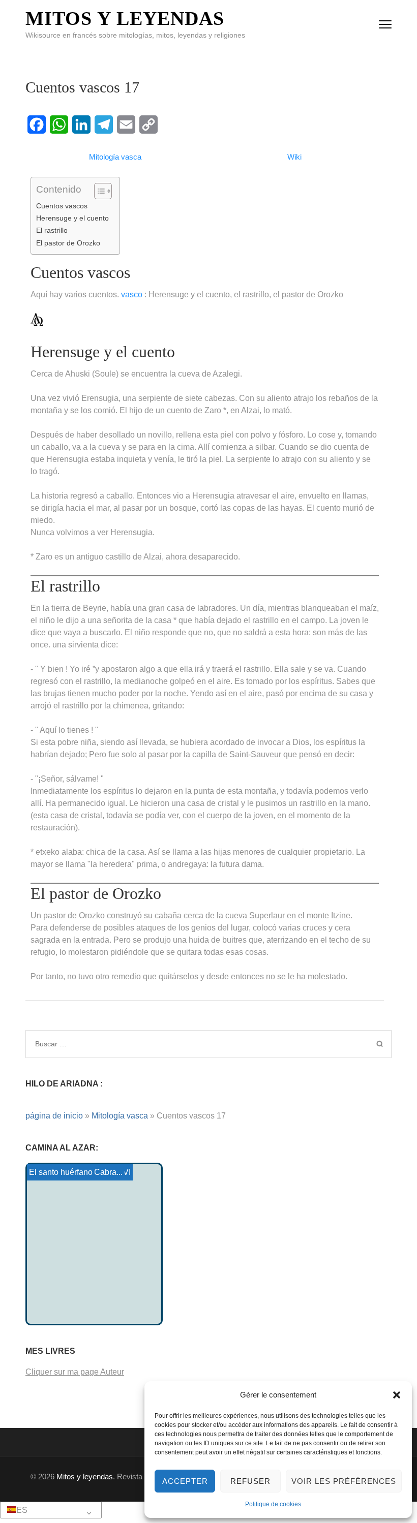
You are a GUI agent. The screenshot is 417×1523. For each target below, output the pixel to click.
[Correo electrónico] (126, 124)
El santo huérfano (61, 1172)
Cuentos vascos (61, 206)
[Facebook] (36, 124)
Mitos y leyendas (124, 18)
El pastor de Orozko (68, 243)
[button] (397, 1395)
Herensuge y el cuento (72, 218)
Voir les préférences (343, 1481)
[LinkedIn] (81, 124)
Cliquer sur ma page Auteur (74, 1371)
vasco (131, 294)
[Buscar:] (165, 1044)
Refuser (250, 1481)
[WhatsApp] (59, 124)
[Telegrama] (104, 124)
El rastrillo (52, 230)
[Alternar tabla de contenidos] (97, 191)
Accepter (185, 1481)
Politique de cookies (273, 1504)
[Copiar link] (148, 124)
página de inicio (54, 1115)
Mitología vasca (120, 1115)
